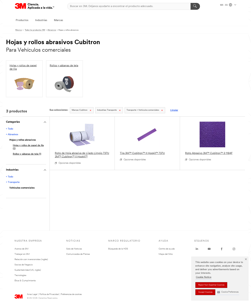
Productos (22, 20)
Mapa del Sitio (166, 254)
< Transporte (13, 182)
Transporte (107, 110)
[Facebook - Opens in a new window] (221, 249)
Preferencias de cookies (71, 294)
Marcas (58, 20)
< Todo (9, 129)
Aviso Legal (32, 294)
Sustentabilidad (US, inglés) (28, 270)
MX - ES (224, 5)
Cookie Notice (203, 277)
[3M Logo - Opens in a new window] (34, 6)
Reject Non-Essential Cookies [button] (211, 285)
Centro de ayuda (167, 249)
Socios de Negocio (24, 265)
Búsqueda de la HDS (118, 249)
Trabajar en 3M (22, 254)
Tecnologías (20, 275)
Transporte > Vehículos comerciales (143, 110)
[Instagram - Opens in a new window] (233, 249)
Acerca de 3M (21, 249)
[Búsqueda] (195, 6)
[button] (228, 292)
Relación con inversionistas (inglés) (31, 259)
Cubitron (79, 110)
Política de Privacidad (49, 294)
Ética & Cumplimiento (25, 281)
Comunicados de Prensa (78, 254)
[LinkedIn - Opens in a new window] (196, 249)
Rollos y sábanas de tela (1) (27, 154)
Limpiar (174, 110)
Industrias (41, 20)
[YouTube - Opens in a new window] (209, 249)
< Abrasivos (12, 134)
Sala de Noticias (74, 249)
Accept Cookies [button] (205, 292)
